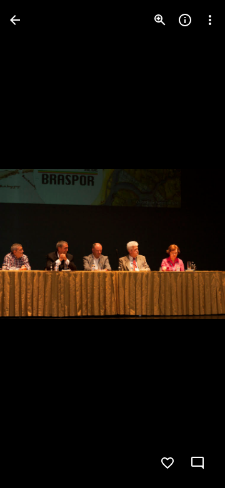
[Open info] (185, 20)
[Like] (167, 462)
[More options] (210, 20)
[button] (35, 244)
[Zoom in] (160, 20)
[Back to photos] (15, 20)
